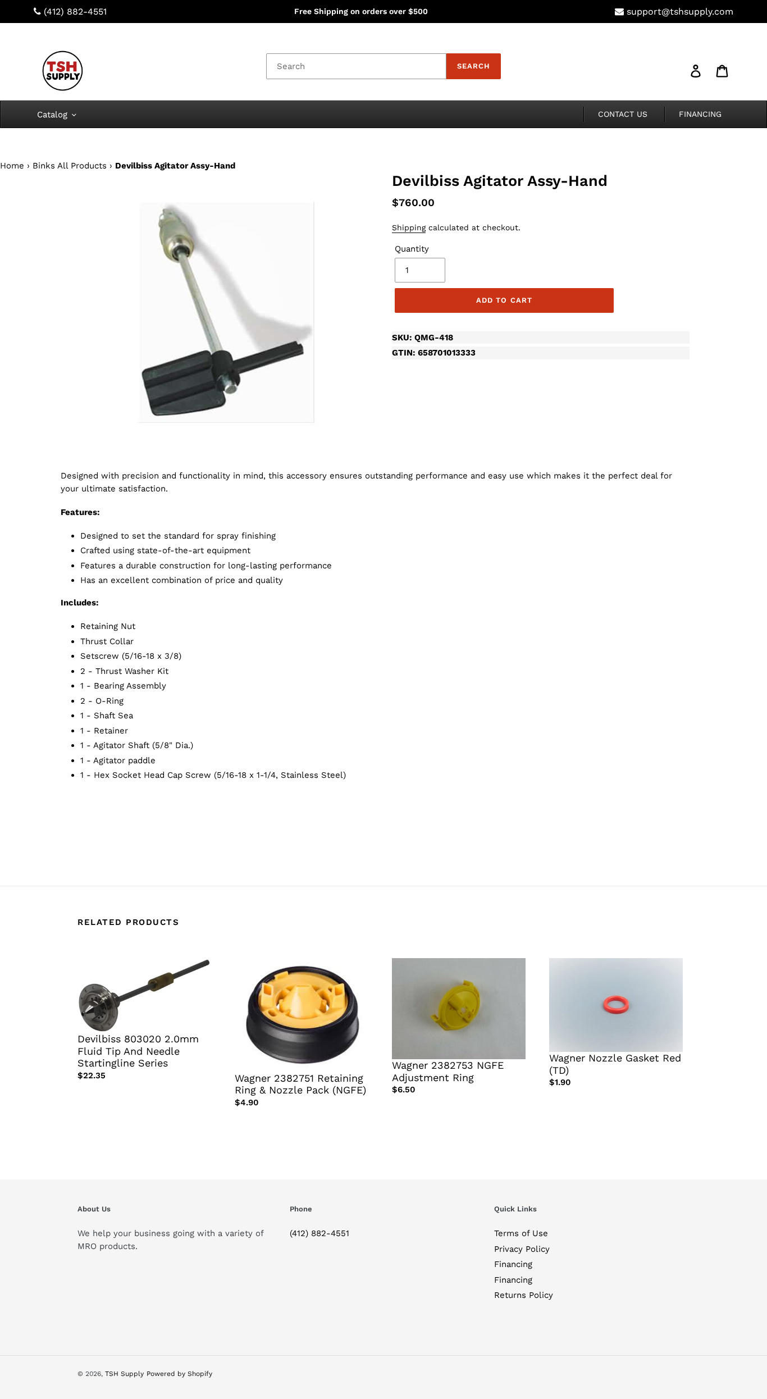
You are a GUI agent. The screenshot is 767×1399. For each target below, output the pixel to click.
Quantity (412, 249)
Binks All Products (70, 166)
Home (12, 166)
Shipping (409, 227)
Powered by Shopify (179, 1374)
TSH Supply (124, 1374)
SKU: (422, 337)
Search (473, 66)
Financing (513, 1264)
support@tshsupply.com (680, 11)
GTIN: (434, 353)
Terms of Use (521, 1233)
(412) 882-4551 (75, 11)
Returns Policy (523, 1295)
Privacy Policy (522, 1249)
